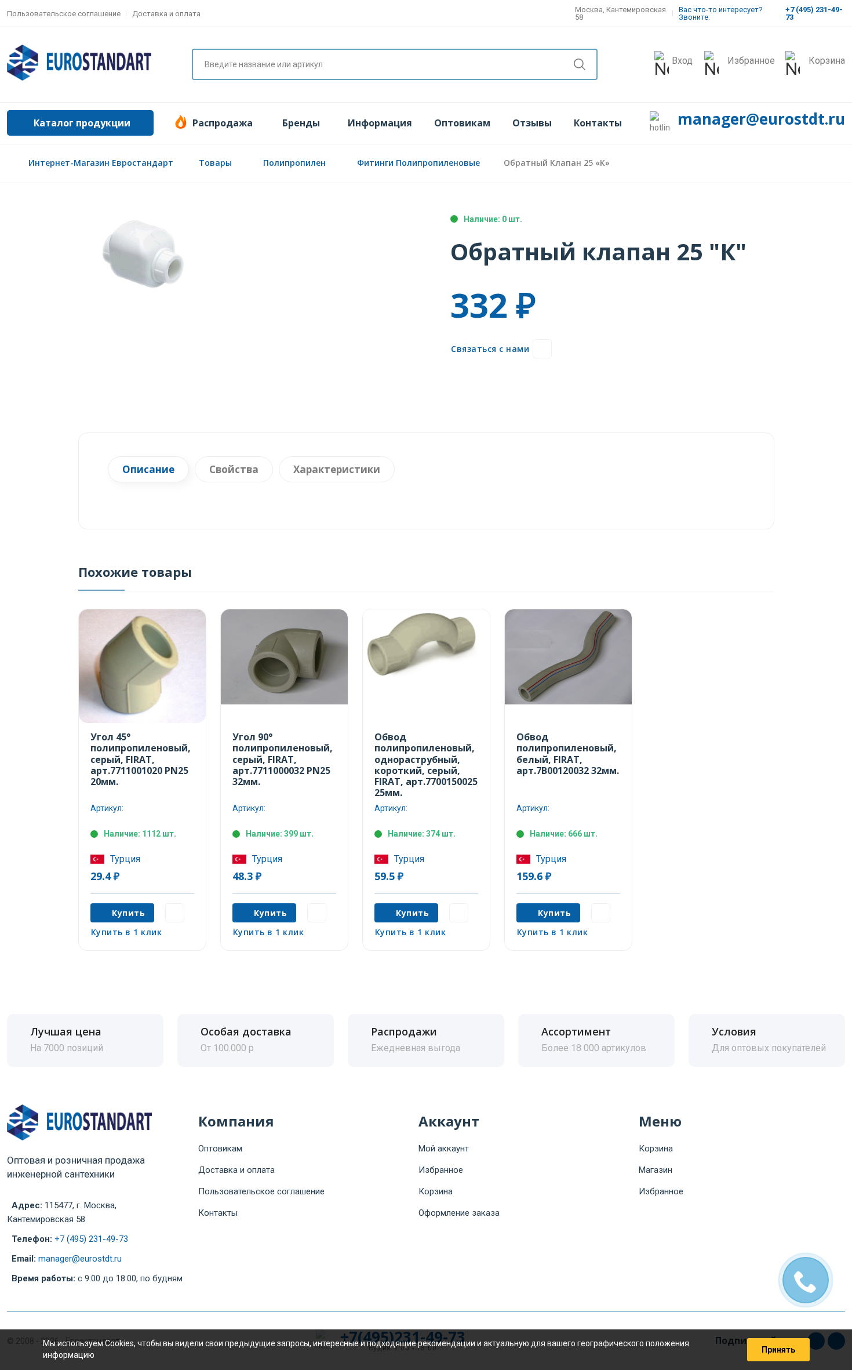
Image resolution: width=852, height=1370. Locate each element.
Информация (380, 123)
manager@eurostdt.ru (761, 118)
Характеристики (336, 469)
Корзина (435, 1191)
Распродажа (222, 123)
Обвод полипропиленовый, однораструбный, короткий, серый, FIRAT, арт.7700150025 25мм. (426, 765)
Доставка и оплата (166, 13)
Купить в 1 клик (126, 931)
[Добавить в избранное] (542, 348)
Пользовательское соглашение (64, 13)
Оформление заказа (459, 1213)
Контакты (598, 123)
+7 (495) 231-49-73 (91, 1239)
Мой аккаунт (443, 1148)
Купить (128, 912)
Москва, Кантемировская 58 (620, 13)
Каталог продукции (82, 123)
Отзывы (532, 123)
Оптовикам (462, 123)
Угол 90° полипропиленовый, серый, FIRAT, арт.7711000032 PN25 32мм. (282, 759)
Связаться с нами (490, 348)
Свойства (233, 469)
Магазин (655, 1170)
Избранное (440, 1170)
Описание (148, 469)
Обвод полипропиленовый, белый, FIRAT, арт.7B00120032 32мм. (567, 754)
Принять (778, 1349)
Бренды (301, 123)
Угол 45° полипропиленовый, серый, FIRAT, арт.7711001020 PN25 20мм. (140, 759)
